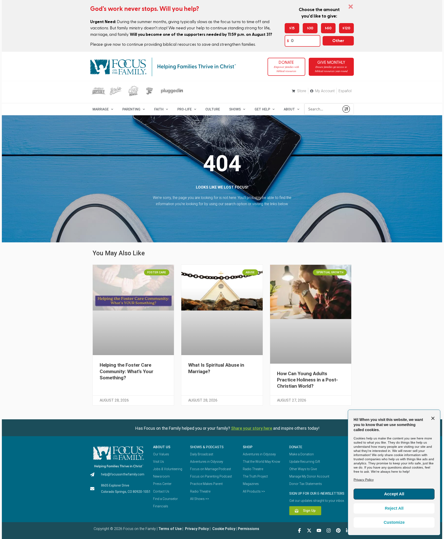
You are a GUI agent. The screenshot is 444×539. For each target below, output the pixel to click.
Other (338, 41)
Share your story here (251, 428)
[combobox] (322, 109)
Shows (235, 109)
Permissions (248, 529)
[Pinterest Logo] (338, 530)
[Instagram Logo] (328, 530)
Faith (158, 109)
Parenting (131, 109)
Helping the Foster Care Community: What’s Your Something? (126, 371)
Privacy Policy (196, 529)
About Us (161, 447)
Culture (212, 109)
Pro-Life (184, 109)
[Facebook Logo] (299, 530)
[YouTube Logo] (319, 530)
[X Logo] (309, 530)
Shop (248, 447)
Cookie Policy (223, 529)
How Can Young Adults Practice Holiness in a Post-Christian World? (307, 380)
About (289, 109)
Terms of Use (170, 529)
